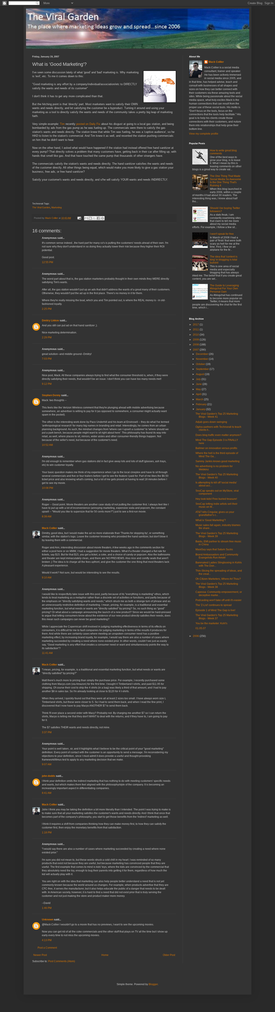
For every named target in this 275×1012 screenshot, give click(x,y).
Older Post (169, 955)
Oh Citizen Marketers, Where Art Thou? (218, 578)
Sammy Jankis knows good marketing (218, 461)
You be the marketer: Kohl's (211, 623)
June (199, 384)
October (201, 364)
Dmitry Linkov (50, 320)
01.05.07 (201, 628)
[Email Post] (79, 218)
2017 (196, 324)
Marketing (56, 207)
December (202, 354)
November (202, 358)
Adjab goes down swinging (211, 421)
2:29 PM (47, 337)
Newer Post (40, 955)
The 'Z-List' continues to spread (214, 605)
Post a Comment (47, 947)
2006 (196, 636)
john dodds (48, 775)
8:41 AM (46, 792)
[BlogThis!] (90, 218)
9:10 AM (46, 577)
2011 (196, 329)
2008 (196, 344)
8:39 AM (46, 516)
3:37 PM (47, 732)
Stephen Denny (51, 395)
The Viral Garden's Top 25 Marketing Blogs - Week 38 (217, 585)
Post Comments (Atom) (61, 961)
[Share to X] (94, 218)
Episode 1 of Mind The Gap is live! (215, 610)
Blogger (153, 984)
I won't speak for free (222, 233)
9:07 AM (46, 764)
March (200, 399)
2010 (196, 334)
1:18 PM (47, 832)
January (201, 409)
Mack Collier (49, 528)
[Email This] (86, 218)
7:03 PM (47, 358)
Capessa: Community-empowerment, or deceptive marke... (219, 593)
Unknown (47, 919)
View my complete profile (203, 133)
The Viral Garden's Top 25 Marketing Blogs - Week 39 (217, 535)
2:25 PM (47, 308)
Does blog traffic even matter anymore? (218, 435)
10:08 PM (47, 487)
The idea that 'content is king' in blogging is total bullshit (223, 259)
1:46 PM (47, 907)
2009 (196, 339)
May (199, 389)
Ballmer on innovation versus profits (216, 448)
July (198, 379)
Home (104, 955)
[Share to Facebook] (98, 218)
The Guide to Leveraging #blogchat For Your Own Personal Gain (224, 288)
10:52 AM (47, 444)
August (200, 374)
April (199, 394)
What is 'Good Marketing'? (211, 520)
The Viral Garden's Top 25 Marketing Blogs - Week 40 (217, 476)
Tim (62, 124)
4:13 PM (47, 940)
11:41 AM (47, 653)
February (201, 404)
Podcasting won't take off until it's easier (218, 600)
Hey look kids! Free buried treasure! (216, 498)
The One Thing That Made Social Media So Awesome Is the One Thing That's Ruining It (225, 181)
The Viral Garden (41, 207)
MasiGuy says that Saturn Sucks (214, 549)
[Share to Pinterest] (102, 218)
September (202, 369)
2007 (196, 349)
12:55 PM (47, 262)
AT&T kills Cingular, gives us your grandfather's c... (215, 514)
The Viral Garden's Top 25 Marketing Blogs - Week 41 (217, 415)
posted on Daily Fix (88, 124)
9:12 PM (47, 383)
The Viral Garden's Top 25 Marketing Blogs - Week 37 (217, 617)
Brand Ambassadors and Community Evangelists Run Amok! (217, 556)
